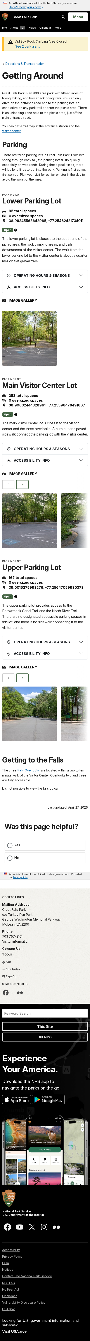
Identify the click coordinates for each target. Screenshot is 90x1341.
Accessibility (11, 1250)
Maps (32, 27)
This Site (45, 1026)
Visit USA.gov (14, 1331)
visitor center (11, 131)
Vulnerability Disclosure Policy (23, 1302)
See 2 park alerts (27, 46)
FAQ (8, 962)
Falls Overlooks (28, 770)
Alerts (16, 27)
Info (4, 27)
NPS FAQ (8, 1283)
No (16, 858)
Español (11, 976)
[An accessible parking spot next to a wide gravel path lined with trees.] (29, 338)
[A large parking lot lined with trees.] (29, 714)
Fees (58, 27)
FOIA (5, 1263)
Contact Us (11, 949)
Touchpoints (20, 877)
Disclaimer (9, 1296)
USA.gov (8, 1309)
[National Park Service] (5, 17)
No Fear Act (10, 1289)
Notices (7, 1269)
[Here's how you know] (45, 5)
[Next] (22, 484)
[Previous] (8, 484)
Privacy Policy (12, 1256)
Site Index (12, 969)
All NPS (45, 1037)
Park (24, 17)
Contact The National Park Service (27, 1276)
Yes (17, 845)
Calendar (45, 27)
